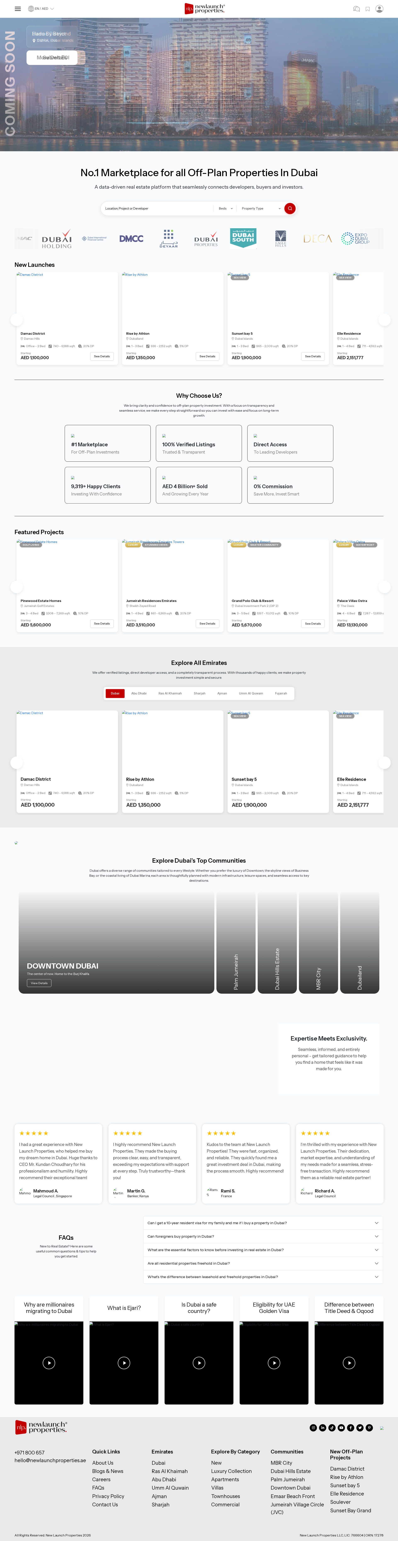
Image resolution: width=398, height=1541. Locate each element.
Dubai (115, 693)
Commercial (225, 1505)
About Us (102, 1463)
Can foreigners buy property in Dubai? (181, 1236)
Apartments (225, 1479)
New (216, 1463)
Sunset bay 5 (242, 333)
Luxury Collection (231, 1471)
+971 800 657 (30, 1453)
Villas (217, 1488)
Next (384, 320)
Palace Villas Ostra (352, 601)
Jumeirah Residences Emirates (151, 601)
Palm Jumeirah (288, 1479)
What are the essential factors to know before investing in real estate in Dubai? (216, 1250)
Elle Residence (349, 333)
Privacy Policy (108, 1496)
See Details (102, 356)
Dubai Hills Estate (291, 1471)
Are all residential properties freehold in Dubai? (189, 1263)
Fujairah (281, 693)
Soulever (340, 1502)
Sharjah (199, 693)
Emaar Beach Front (293, 1496)
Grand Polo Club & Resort (253, 601)
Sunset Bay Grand (350, 1510)
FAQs (98, 1488)
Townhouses (225, 1496)
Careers (101, 1479)
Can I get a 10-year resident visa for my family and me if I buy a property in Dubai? (217, 1223)
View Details (39, 983)
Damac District (33, 333)
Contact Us (105, 1505)
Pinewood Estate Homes (41, 601)
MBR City (281, 1463)
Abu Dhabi (139, 693)
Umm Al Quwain (251, 693)
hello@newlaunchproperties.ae (50, 1460)
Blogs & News (107, 1471)
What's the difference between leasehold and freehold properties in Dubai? (213, 1277)
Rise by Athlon (137, 333)
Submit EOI (55, 58)
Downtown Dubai (291, 1488)
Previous (16, 320)
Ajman (222, 693)
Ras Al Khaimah (170, 693)
